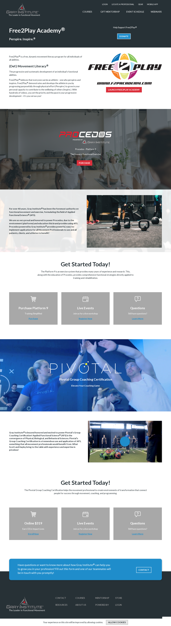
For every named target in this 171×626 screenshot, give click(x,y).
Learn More (137, 318)
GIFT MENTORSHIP (110, 11)
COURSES (87, 11)
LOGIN (105, 4)
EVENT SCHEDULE (135, 11)
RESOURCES (61, 605)
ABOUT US (80, 605)
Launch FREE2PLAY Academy (124, 89)
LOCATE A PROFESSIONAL (123, 4)
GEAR (140, 4)
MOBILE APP (152, 4)
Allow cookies (117, 622)
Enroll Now (33, 534)
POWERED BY (102, 605)
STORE (118, 598)
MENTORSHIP (102, 598)
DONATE (123, 36)
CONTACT (143, 570)
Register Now (85, 318)
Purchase (84, 163)
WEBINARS (156, 11)
